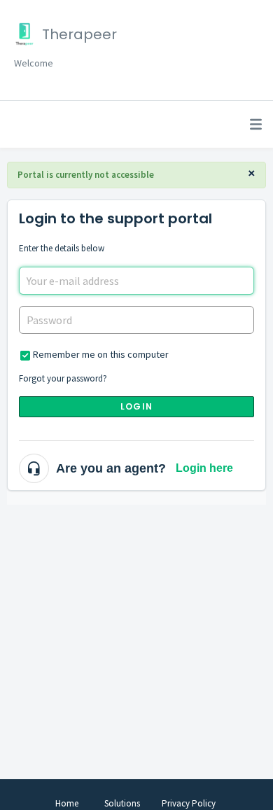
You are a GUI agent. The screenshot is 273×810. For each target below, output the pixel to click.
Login (136, 406)
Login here (204, 468)
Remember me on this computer (101, 354)
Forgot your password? (63, 378)
